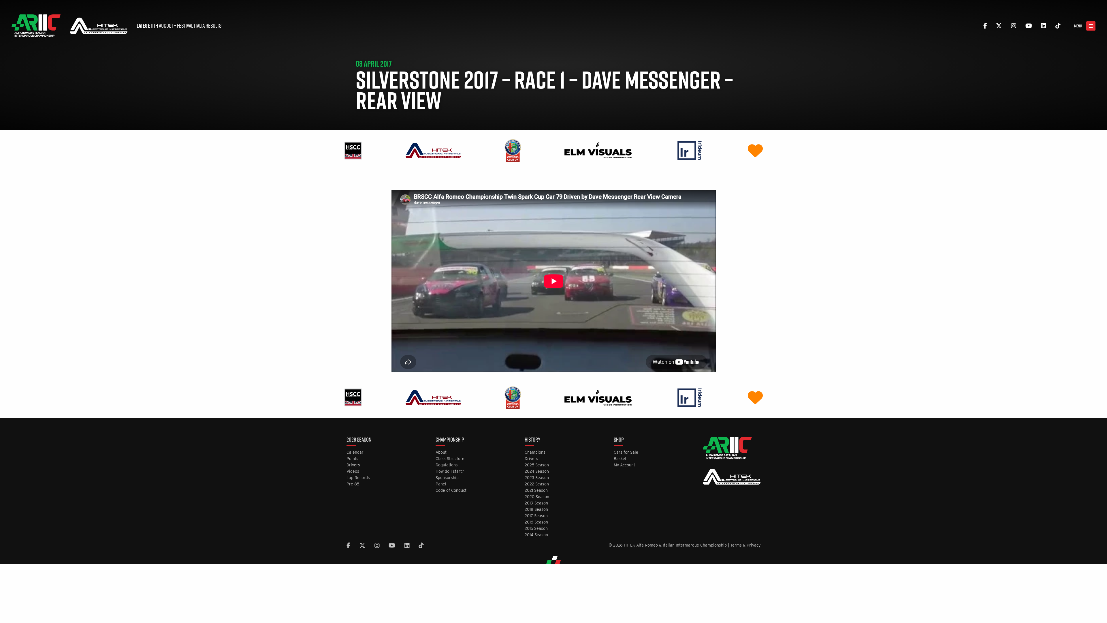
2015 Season (536, 528)
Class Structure (450, 459)
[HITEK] (433, 150)
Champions (535, 452)
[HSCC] (353, 150)
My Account (624, 465)
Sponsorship (447, 478)
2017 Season (536, 516)
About (441, 452)
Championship (450, 440)
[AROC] (512, 150)
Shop (619, 440)
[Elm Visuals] (598, 150)
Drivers (353, 465)
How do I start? (450, 471)
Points (352, 459)
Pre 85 (353, 484)
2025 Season (537, 465)
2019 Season (536, 503)
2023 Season (537, 478)
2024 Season (537, 471)
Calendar (355, 452)
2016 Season (536, 522)
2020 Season (537, 497)
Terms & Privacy (745, 545)
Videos (353, 471)
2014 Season (536, 535)
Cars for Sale (626, 452)
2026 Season (359, 440)
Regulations (447, 465)
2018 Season (536, 509)
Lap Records (358, 478)
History (532, 440)
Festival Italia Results (199, 26)
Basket (620, 459)
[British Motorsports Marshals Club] (755, 150)
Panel (441, 484)
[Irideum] (689, 150)
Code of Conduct (451, 490)
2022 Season (537, 484)
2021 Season (536, 490)
